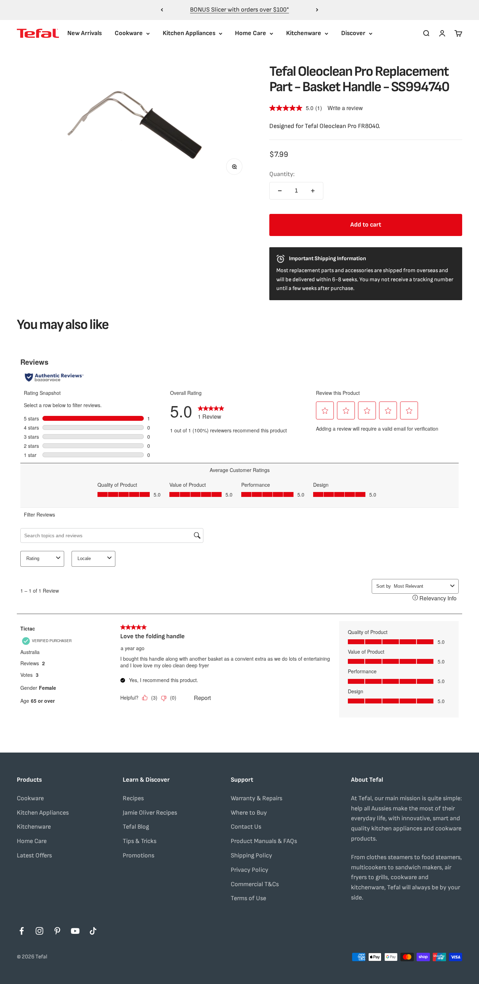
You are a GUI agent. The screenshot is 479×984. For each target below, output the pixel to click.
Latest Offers (34, 855)
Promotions (138, 855)
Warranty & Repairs (256, 798)
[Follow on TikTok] (93, 931)
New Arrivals (84, 33)
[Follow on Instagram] (39, 931)
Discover (353, 33)
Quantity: (282, 174)
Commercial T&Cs (255, 884)
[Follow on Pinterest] (57, 931)
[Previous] (162, 10)
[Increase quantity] (313, 190)
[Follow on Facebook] (21, 931)
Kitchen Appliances (189, 33)
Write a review (345, 108)
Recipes (133, 798)
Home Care (250, 33)
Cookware (129, 33)
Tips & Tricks (139, 841)
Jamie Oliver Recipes (150, 812)
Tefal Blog (136, 826)
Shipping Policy (251, 855)
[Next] (317, 10)
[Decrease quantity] (280, 190)
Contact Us (246, 826)
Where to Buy (249, 812)
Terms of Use (248, 898)
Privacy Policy (249, 870)
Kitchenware (303, 33)
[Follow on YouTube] (75, 931)
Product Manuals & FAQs (264, 841)
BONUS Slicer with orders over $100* (239, 9)
